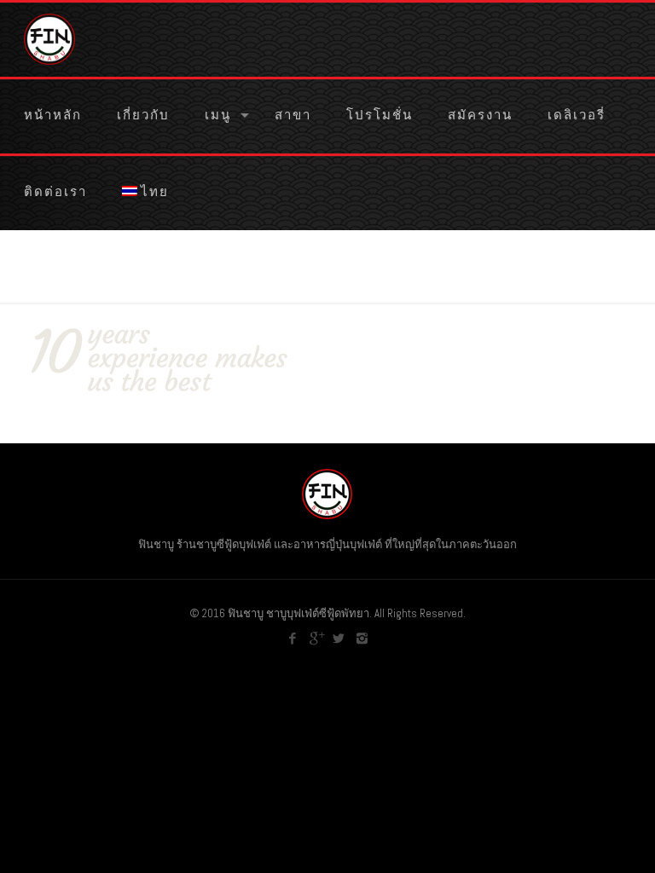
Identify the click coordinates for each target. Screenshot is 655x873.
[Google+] (316, 638)
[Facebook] (293, 638)
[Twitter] (339, 638)
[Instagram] (362, 638)
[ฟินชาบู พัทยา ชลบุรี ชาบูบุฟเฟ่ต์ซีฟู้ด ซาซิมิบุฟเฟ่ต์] (49, 38)
